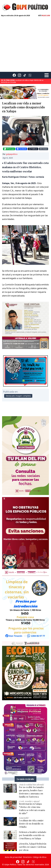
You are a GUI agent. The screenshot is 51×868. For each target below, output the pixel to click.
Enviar (44, 149)
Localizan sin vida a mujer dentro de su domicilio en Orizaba (22, 81)
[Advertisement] (25, 43)
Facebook (22, 149)
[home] (25, 6)
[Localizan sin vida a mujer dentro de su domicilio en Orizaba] (10, 821)
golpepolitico (11, 154)
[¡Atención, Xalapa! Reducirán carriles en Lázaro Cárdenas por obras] (10, 846)
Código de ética (39, 857)
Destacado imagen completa (18, 396)
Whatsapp (10, 149)
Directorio (27, 857)
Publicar (34, 149)
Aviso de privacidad (13, 857)
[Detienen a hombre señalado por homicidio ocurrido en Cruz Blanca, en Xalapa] (10, 835)
